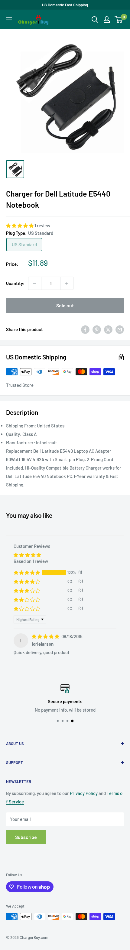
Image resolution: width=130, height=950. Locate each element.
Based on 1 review (31, 561)
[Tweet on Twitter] (108, 329)
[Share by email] (119, 329)
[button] (20, 225)
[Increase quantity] (66, 283)
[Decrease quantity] (34, 283)
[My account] (107, 19)
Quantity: (15, 283)
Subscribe (26, 837)
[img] (46, 636)
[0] (119, 19)
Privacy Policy (84, 793)
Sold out (65, 305)
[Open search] (95, 19)
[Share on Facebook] (85, 329)
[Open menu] (9, 19)
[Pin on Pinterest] (97, 329)
